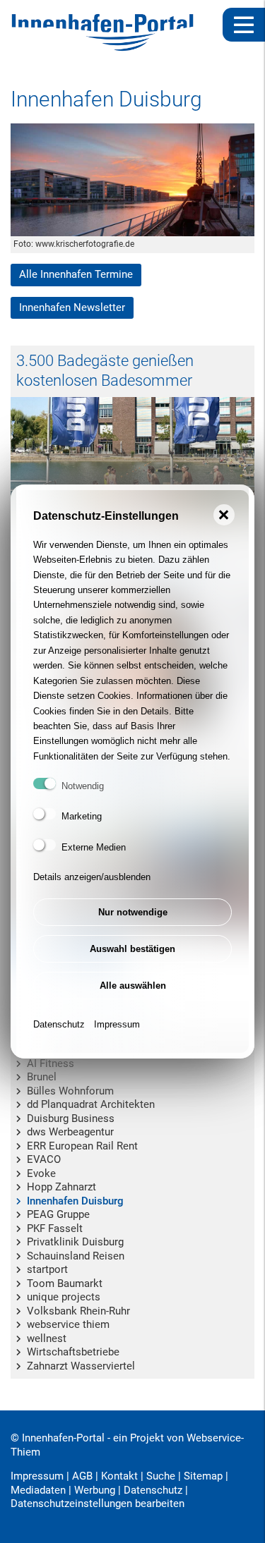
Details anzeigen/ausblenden (92, 877)
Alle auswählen (133, 985)
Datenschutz (59, 1024)
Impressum (117, 1024)
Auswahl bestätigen (132, 949)
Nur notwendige (132, 912)
